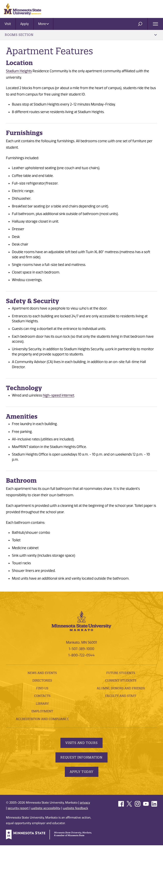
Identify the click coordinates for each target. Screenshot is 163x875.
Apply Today (81, 772)
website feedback (75, 808)
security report (18, 808)
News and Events (42, 673)
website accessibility (45, 808)
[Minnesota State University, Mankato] (81, 621)
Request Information (81, 757)
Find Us (42, 688)
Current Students (120, 680)
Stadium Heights (19, 71)
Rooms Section (19, 35)
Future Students (120, 673)
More (42, 24)
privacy (85, 802)
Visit (8, 24)
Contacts (42, 696)
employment (42, 711)
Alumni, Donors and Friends (121, 688)
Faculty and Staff (120, 696)
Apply (24, 24)
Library (42, 703)
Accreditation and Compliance (42, 719)
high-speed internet (58, 395)
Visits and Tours (81, 743)
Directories (42, 680)
